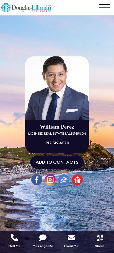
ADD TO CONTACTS (57, 162)
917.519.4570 (57, 143)
